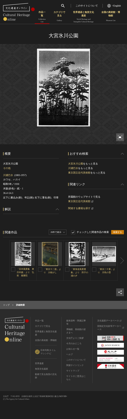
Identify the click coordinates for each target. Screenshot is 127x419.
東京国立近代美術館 (79, 172)
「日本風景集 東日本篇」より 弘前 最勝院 (25, 272)
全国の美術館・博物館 (110, 16)
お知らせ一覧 (72, 349)
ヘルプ (69, 354)
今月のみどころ (73, 343)
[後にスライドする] (121, 260)
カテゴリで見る (59, 16)
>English (116, 5)
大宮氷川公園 (75, 163)
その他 (7, 168)
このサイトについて (87, 5)
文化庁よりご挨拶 (75, 338)
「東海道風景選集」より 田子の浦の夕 (79, 272)
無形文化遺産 (41, 369)
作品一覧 (42, 17)
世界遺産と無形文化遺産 (83, 17)
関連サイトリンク (75, 365)
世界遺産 (39, 363)
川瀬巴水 (8, 175)
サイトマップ (72, 371)
